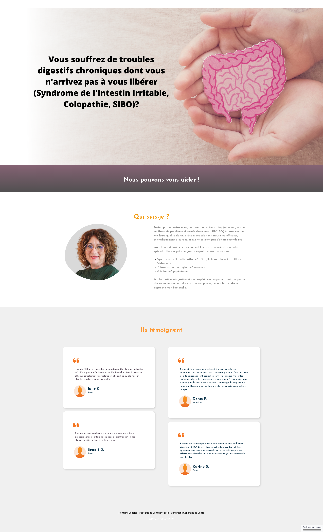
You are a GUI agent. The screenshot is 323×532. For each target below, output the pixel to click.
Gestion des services (312, 527)
